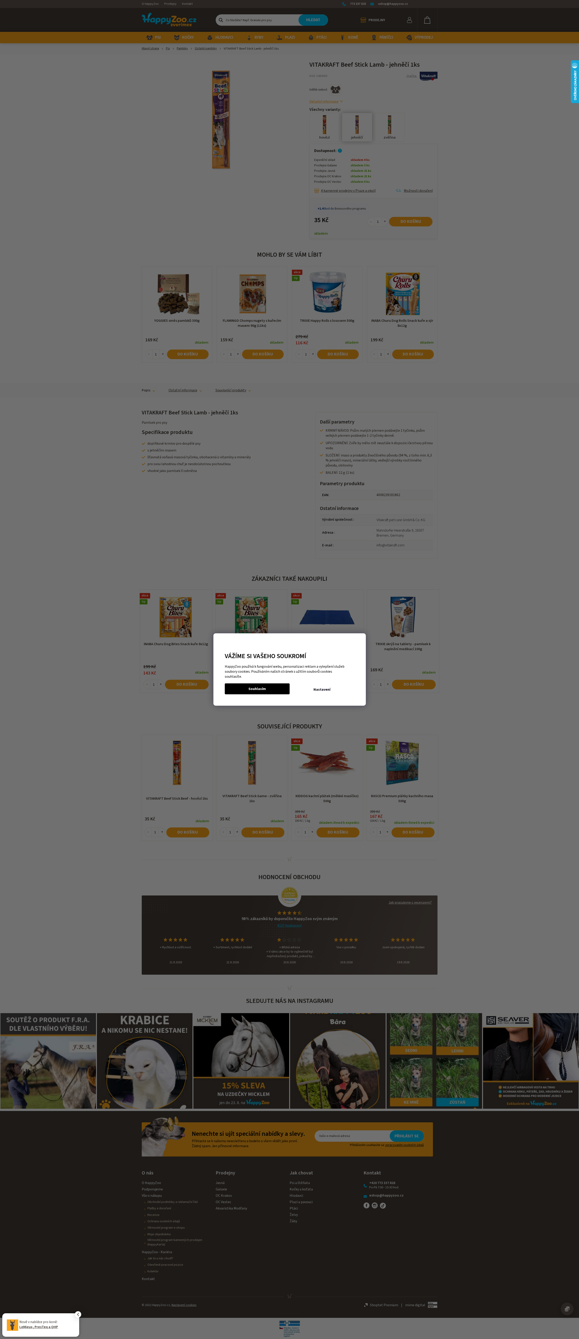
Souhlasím (257, 688)
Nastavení (322, 689)
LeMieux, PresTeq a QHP (38, 1326)
